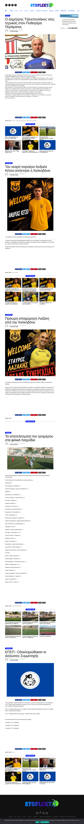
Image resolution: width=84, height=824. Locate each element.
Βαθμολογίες (63, 10)
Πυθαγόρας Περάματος (20, 120)
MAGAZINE (51, 10)
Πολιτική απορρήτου (45, 822)
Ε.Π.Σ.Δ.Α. (26, 10)
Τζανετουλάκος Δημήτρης (31, 120)
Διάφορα (57, 10)
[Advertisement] (30, 107)
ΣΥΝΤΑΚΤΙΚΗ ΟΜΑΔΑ (14, 31)
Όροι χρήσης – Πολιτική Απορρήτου (68, 816)
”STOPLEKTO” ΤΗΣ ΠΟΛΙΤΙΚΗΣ (41, 10)
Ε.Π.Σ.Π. (21, 10)
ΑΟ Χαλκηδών (15, 272)
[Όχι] (82, 821)
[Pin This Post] (34, 72)
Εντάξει (37, 822)
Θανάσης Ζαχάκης (14, 444)
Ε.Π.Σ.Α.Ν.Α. (32, 10)
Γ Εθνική (11, 10)
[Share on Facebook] (18, 72)
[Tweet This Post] (26, 72)
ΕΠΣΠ (14, 120)
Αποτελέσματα (71, 10)
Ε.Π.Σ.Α (16, 10)
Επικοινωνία (55, 816)
